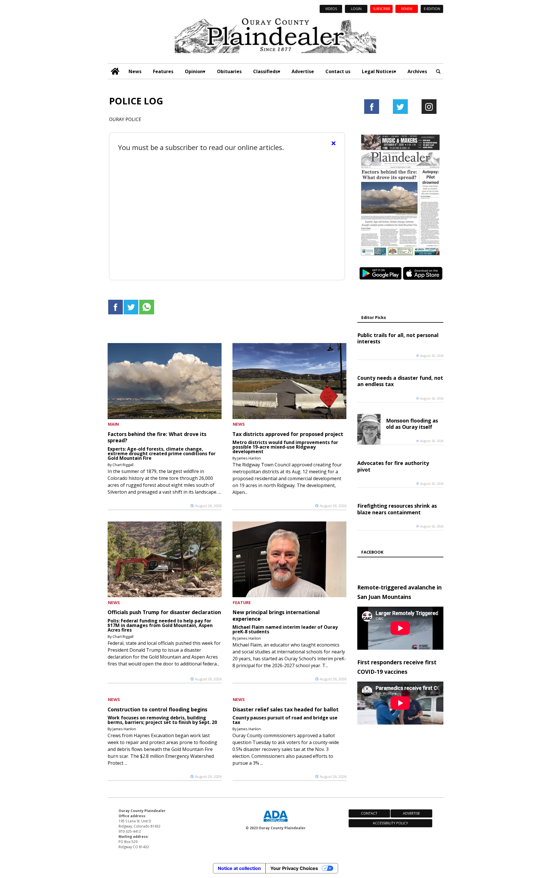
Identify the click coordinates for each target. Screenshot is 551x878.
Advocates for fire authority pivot (393, 466)
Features (163, 71)
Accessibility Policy (390, 823)
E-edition (432, 8)
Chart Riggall (122, 464)
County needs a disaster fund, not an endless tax (400, 381)
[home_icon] (115, 71)
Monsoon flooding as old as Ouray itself (412, 423)
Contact (369, 813)
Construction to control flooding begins (157, 709)
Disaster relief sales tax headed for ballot (285, 709)
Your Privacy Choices (294, 868)
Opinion (194, 71)
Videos (331, 8)
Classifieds (265, 71)
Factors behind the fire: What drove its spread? (157, 437)
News (135, 71)
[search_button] (438, 71)
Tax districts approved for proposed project (287, 434)
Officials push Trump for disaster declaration (164, 612)
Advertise (303, 71)
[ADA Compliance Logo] (275, 822)
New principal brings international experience (276, 615)
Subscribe (381, 8)
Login (356, 8)
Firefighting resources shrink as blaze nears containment (397, 508)
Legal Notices (378, 71)
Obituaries (229, 71)
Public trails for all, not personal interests (398, 338)
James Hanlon (249, 458)
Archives (417, 71)
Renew (406, 8)
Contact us (337, 71)
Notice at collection (239, 868)
